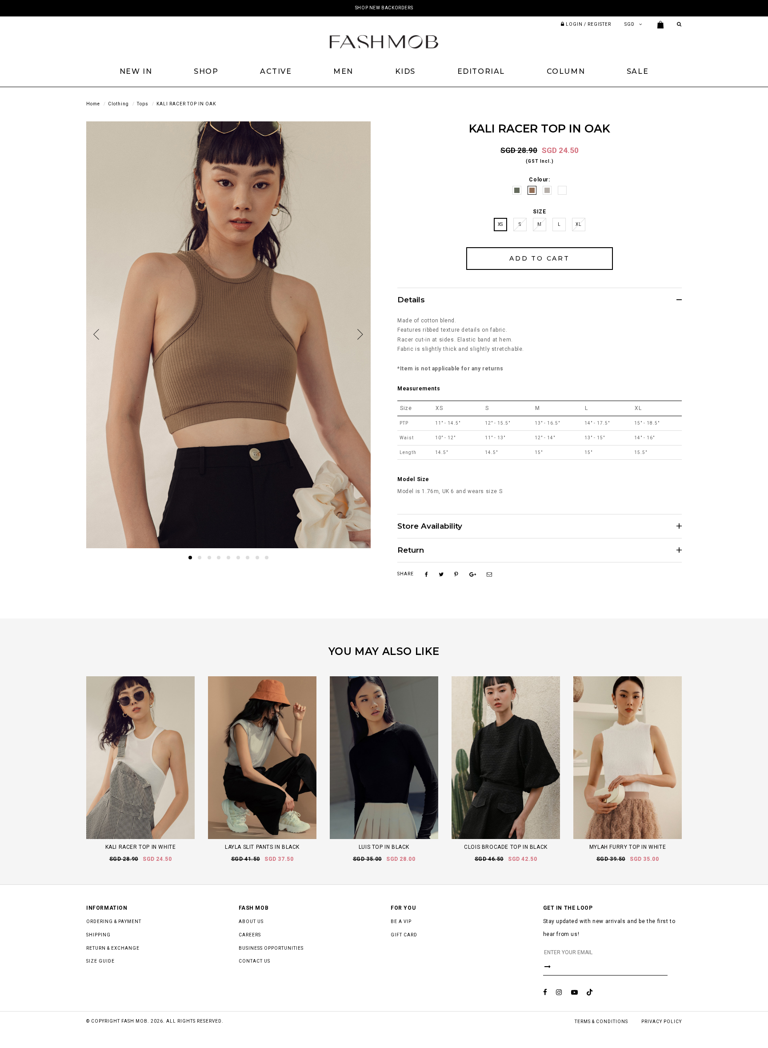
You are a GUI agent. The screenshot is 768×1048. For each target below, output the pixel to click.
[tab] (539, 300)
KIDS (405, 71)
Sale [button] (637, 71)
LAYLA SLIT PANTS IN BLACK (262, 847)
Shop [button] (206, 71)
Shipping (98, 934)
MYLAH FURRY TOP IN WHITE (627, 847)
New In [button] (136, 71)
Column (566, 71)
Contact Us (254, 961)
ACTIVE (276, 71)
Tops (142, 103)
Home (93, 103)
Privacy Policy (661, 1021)
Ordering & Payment (113, 921)
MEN (343, 71)
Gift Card (404, 934)
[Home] (384, 41)
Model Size (413, 479)
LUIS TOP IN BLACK (384, 847)
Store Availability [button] (429, 526)
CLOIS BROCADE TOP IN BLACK (506, 847)
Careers (250, 934)
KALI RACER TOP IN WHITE (140, 847)
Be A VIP (401, 921)
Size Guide (100, 961)
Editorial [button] (481, 71)
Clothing (118, 103)
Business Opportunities (271, 948)
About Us (251, 921)
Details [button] (411, 300)
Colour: (539, 180)
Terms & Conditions (601, 1021)
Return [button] (410, 550)
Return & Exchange (113, 948)
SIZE (539, 212)
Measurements (418, 388)
